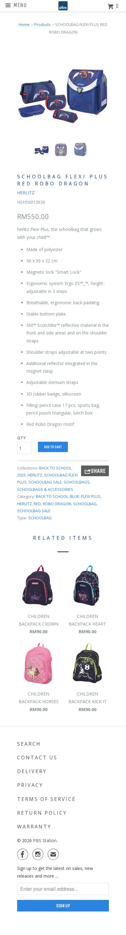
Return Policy (42, 812)
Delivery (32, 771)
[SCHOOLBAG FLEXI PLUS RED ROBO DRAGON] (63, 92)
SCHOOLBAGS (77, 482)
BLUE (74, 496)
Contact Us (37, 757)
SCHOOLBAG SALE (45, 482)
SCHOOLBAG (85, 503)
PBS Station (45, 840)
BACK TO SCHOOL (52, 496)
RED (37, 503)
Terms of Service (46, 799)
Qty (21, 437)
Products (42, 24)
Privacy (30, 785)
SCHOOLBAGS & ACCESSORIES (45, 489)
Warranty (34, 826)
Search (29, 743)
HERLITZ (26, 192)
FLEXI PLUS (91, 496)
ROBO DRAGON (57, 503)
